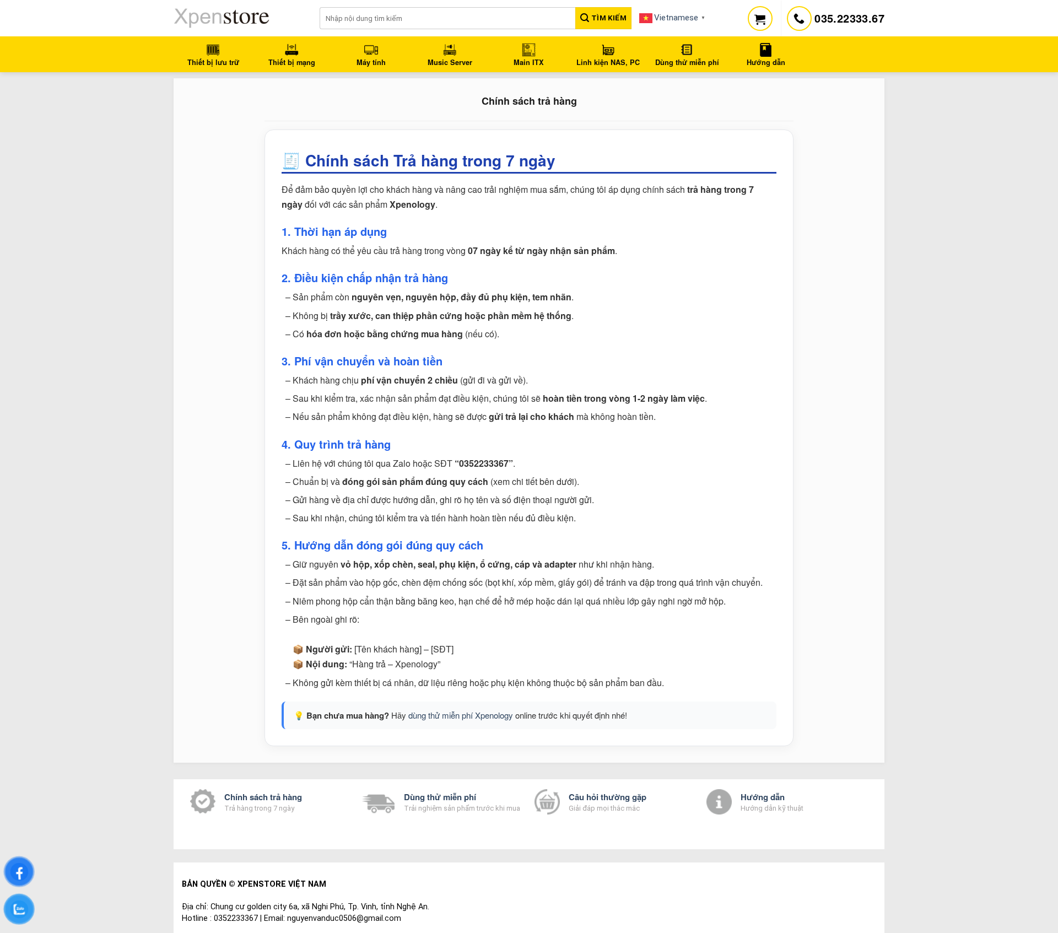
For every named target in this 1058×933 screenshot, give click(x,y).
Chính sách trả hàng (263, 797)
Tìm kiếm (608, 18)
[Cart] (760, 18)
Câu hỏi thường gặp (607, 797)
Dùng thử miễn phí (440, 797)
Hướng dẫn (763, 797)
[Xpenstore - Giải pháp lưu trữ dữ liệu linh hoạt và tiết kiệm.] (238, 18)
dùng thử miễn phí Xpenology (460, 715)
